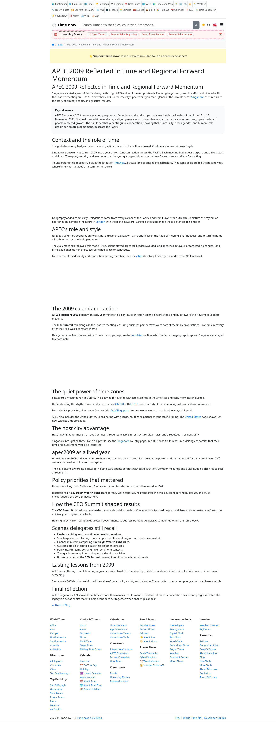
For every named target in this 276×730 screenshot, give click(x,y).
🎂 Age (96, 15)
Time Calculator (118, 625)
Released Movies (119, 681)
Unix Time (115, 661)
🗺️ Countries (75, 3)
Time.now (64, 24)
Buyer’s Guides (208, 649)
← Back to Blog (61, 605)
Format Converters (120, 657)
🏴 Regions (117, 3)
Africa (53, 625)
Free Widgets (177, 625)
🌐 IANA (146, 3)
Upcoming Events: (72, 34)
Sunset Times (147, 629)
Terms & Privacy (208, 677)
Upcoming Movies (120, 677)
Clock (150, 9)
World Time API (192, 718)
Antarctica (55, 649)
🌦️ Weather (199, 3)
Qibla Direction (148, 657)
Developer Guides (215, 718)
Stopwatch (85, 633)
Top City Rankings (59, 673)
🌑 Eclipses (112, 9)
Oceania (54, 645)
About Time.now (209, 669)
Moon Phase (176, 661)
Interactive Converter (121, 649)
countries (136, 335)
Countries (55, 665)
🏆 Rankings (102, 3)
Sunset (138, 9)
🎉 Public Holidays (90, 689)
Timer (83, 637)
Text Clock (175, 637)
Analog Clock (177, 629)
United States (193, 417)
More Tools (206, 665)
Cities (53, 669)
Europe (54, 633)
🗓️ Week (85, 15)
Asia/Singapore (120, 410)
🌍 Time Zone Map (163, 3)
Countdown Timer (179, 645)
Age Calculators (118, 629)
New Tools (205, 661)
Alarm (74, 15)
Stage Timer (86, 645)
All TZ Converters (119, 653)
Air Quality (55, 709)
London (100, 221)
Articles (204, 641)
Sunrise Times (147, 625)
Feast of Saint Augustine (124, 34)
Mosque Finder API (152, 665)
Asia (52, 629)
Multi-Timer (86, 641)
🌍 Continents (59, 3)
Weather (54, 705)
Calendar (177, 9)
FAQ (190, 9)
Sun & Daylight (58, 685)
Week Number (88, 677)
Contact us (205, 673)
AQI (100, 9)
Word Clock (176, 641)
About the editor (209, 653)
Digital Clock (177, 633)
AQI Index (205, 629)
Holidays (163, 9)
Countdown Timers (120, 633)
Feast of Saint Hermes (180, 34)
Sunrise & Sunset (179, 657)
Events (113, 673)
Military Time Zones (90, 649)
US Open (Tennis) (97, 34)
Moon (53, 701)
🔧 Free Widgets (60, 9)
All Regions (56, 661)
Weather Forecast (209, 625)
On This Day (88, 665)
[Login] (208, 25)
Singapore (197, 97)
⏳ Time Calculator (205, 9)
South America (58, 641)
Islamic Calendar (91, 673)
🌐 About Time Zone (91, 685)
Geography (56, 689)
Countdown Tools (119, 637)
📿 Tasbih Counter (150, 661)
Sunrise (125, 9)
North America (58, 637)
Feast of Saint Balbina (153, 34)
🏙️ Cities (89, 3)
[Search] (196, 25)
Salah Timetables (149, 653)
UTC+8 (134, 404)
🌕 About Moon (148, 641)
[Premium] (203, 25)
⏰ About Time (88, 681)
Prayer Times (57, 697)
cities (139, 256)
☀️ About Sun (147, 637)
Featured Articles (209, 645)
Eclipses (144, 633)
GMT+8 (119, 404)
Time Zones (132, 3)
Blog (59, 44)
